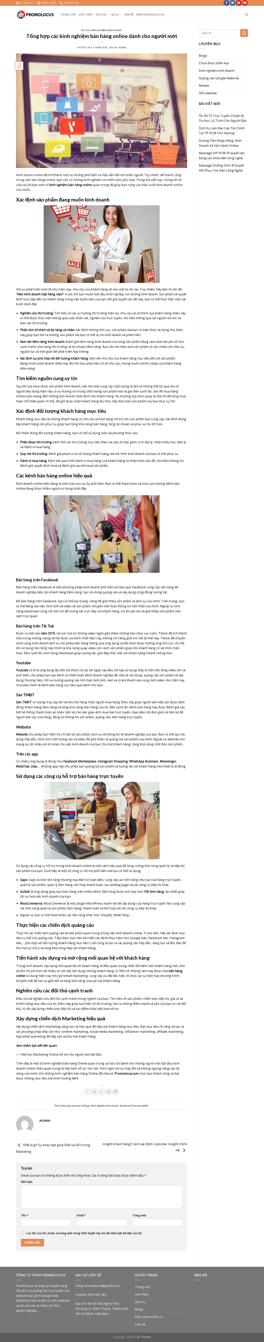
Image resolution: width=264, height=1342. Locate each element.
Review (204, 85)
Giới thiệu (85, 14)
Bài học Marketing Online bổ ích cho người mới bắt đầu (62, 1054)
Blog (115, 14)
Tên (24, 1215)
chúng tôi (170, 180)
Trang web (139, 1215)
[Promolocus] (35, 14)
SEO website (208, 93)
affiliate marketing (170, 1031)
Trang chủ (68, 14)
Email (81, 1215)
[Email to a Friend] (102, 1092)
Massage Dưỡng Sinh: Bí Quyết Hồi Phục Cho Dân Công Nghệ (221, 168)
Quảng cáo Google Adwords (219, 78)
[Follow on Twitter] (232, 3)
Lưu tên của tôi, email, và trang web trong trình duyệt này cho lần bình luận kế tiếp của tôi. (84, 1233)
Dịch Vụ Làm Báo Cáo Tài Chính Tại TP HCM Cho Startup (221, 130)
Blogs (85, 30)
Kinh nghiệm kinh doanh (106, 30)
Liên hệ (129, 14)
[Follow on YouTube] (245, 3)
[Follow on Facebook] (226, 3)
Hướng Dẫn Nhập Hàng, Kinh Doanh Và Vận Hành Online (220, 143)
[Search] (246, 14)
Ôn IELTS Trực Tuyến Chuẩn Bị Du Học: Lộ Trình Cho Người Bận (223, 118)
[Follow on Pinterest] (239, 3)
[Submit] (244, 33)
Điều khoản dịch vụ (150, 14)
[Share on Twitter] (95, 1092)
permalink (142, 1105)
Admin (122, 47)
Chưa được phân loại (214, 63)
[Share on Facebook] (88, 1092)
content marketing (74, 1031)
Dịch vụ (101, 14)
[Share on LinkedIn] (115, 1092)
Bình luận (26, 1182)
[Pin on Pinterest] (109, 1092)
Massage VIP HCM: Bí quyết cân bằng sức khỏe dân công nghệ (221, 155)
